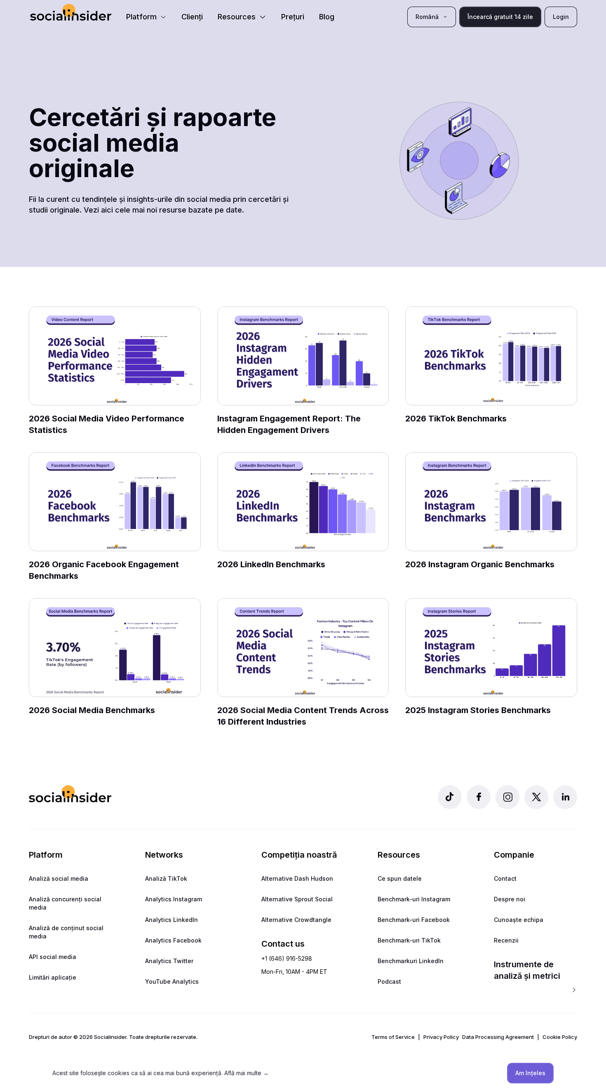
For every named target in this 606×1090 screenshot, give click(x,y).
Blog (326, 16)
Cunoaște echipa (518, 919)
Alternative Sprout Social (297, 899)
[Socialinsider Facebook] (479, 797)
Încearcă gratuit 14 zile (500, 16)
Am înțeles (530, 1072)
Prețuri (292, 16)
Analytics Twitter (169, 960)
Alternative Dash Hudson (297, 878)
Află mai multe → (246, 1072)
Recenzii (506, 940)
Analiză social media (58, 878)
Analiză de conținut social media (66, 932)
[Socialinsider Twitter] (536, 797)
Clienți (192, 16)
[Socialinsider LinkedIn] (565, 797)
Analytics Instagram (173, 899)
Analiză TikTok (166, 878)
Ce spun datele (400, 878)
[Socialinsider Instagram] (507, 797)
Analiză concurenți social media (65, 903)
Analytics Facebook (173, 940)
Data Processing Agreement (498, 1037)
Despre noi (509, 899)
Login (561, 16)
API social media (52, 956)
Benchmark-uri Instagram (414, 899)
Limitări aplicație (52, 977)
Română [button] (427, 16)
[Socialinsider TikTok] (450, 797)
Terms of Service (393, 1037)
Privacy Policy (441, 1037)
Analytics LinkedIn (171, 919)
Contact (505, 878)
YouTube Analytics (172, 981)
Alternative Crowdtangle (296, 919)
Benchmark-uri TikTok (409, 940)
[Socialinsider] (70, 12)
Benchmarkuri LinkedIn (411, 960)
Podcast (389, 981)
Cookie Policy (560, 1037)
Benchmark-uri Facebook (414, 919)
